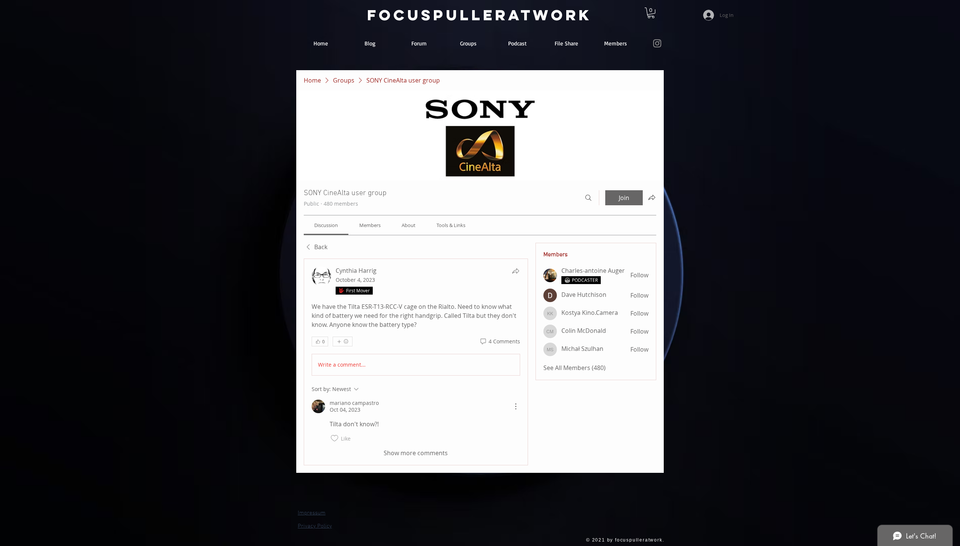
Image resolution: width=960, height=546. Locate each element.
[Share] (515, 270)
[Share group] (651, 197)
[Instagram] (657, 43)
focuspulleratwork (479, 15)
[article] (416, 362)
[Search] (588, 197)
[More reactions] (342, 341)
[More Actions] (515, 406)
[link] (651, 13)
